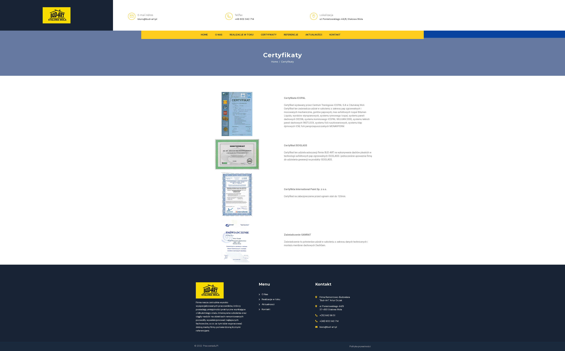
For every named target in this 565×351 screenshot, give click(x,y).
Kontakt (334, 34)
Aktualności (313, 34)
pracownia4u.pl (210, 345)
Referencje (291, 34)
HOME (204, 34)
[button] (494, 34)
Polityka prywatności (360, 346)
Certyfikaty (268, 34)
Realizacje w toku (242, 34)
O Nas (218, 34)
